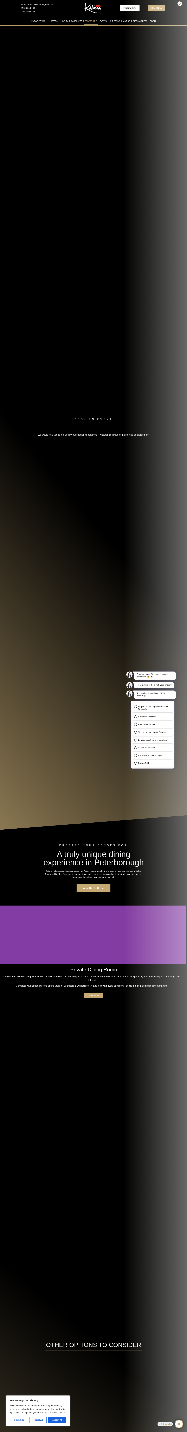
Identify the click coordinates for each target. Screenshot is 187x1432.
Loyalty (64, 21)
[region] (38, 1410)
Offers (54, 21)
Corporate (76, 21)
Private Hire (91, 21)
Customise (19, 1420)
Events (103, 21)
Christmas (115, 21)
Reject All (38, 1420)
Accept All (57, 1420)
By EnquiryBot (166, 1424)
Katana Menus (38, 21)
